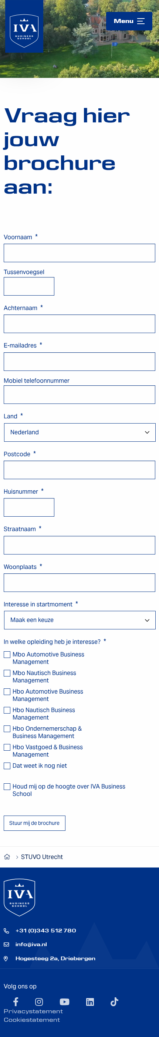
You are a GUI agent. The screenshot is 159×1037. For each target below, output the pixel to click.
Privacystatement (33, 1011)
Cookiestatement (32, 1020)
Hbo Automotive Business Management (48, 695)
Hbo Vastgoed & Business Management (48, 751)
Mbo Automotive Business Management (48, 658)
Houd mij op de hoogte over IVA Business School (69, 790)
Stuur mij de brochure (34, 823)
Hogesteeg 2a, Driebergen (55, 958)
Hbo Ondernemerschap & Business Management (47, 732)
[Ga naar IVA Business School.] (8, 857)
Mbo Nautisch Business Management (44, 676)
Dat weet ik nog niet (40, 766)
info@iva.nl (31, 944)
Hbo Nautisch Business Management (44, 714)
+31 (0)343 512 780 (46, 931)
